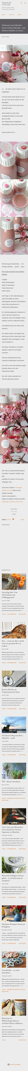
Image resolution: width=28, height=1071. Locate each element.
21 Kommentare (11, 614)
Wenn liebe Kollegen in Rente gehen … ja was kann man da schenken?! (13, 878)
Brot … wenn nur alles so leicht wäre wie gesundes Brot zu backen (13, 643)
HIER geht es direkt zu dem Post (12, 502)
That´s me (11, 14)
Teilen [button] (22, 519)
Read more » (22, 614)
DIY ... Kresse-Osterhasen (11, 781)
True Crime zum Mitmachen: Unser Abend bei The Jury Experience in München (12, 829)
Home (3, 14)
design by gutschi (6, 4)
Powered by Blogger (14, 1064)
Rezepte (8, 519)
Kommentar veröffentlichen (16, 798)
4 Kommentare (11, 897)
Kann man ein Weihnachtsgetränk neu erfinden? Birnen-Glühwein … (13, 1020)
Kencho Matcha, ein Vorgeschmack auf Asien (11, 690)
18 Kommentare (11, 662)
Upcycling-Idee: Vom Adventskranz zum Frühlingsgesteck (9, 595)
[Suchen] (21, 3)
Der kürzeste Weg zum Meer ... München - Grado (13, 736)
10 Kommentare (11, 708)
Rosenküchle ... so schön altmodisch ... (11, 971)
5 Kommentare (11, 754)
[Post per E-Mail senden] (13, 519)
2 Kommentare (11, 848)
